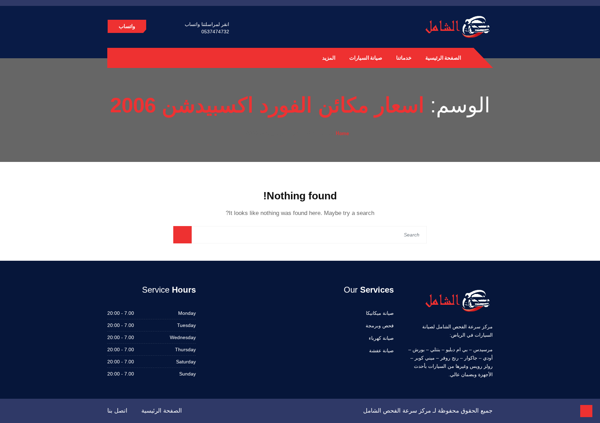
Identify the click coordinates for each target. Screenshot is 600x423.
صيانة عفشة (381, 350)
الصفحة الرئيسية (443, 57)
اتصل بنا (117, 410)
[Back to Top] (586, 411)
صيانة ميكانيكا (380, 313)
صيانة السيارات (365, 57)
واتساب (127, 26)
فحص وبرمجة (380, 325)
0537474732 (215, 31)
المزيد (328, 57)
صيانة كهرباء (381, 338)
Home (342, 133)
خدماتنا (403, 57)
